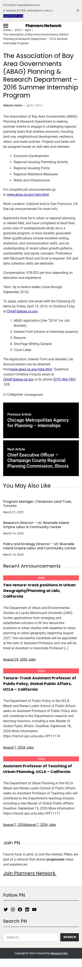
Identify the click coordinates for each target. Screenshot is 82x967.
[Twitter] (5, 909)
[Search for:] (30, 938)
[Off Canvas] (5, 26)
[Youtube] (34, 909)
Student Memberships (21, 5)
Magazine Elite (59, 953)
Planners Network (43, 26)
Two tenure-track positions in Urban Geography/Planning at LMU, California (39, 590)
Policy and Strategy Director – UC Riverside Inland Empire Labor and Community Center (39, 546)
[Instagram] (12, 909)
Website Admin (12, 105)
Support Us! (13, 16)
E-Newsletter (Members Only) (28, 10)
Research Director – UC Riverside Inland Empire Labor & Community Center (36, 525)
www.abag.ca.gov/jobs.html (28, 195)
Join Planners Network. (29, 873)
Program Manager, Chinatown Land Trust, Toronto (37, 504)
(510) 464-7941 (64, 379)
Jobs (41, 578)
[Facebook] (19, 909)
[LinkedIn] (27, 909)
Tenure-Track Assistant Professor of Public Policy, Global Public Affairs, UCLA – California (39, 683)
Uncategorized (33, 394)
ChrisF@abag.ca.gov (22, 311)
